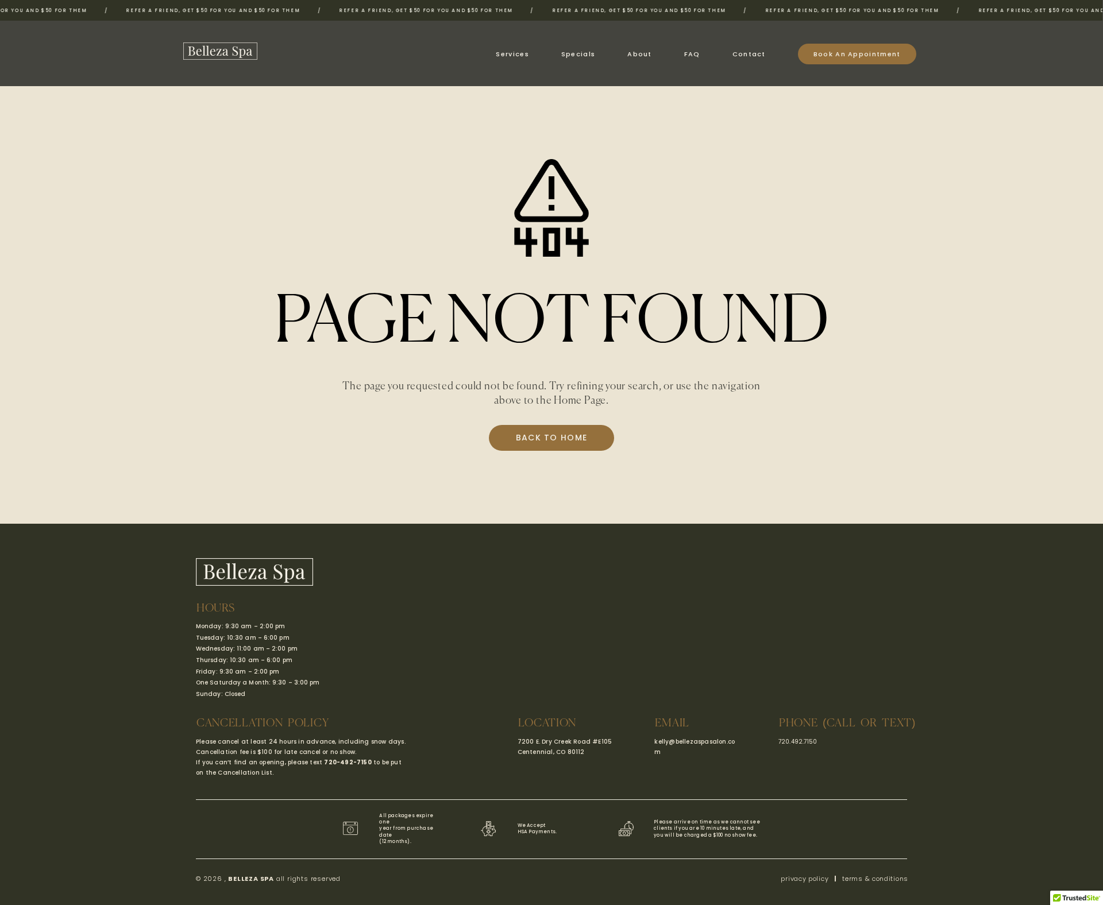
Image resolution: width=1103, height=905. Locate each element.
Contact (749, 54)
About (639, 54)
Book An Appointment (857, 54)
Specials (578, 54)
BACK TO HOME (552, 437)
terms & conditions (875, 878)
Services (512, 54)
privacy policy (804, 878)
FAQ (692, 54)
